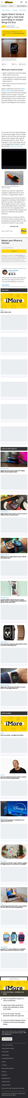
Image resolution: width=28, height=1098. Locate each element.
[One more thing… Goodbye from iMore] (14, 988)
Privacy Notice (21, 257)
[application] (14, 158)
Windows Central (6, 1085)
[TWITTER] (10, 274)
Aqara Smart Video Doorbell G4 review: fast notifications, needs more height (13, 1007)
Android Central (6, 1081)
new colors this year (16, 146)
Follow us (16, 64)
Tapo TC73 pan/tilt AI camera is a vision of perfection (13, 999)
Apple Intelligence (21, 6)
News (3, 26)
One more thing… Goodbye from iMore (13, 993)
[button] (26, 2)
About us (4, 1071)
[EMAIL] (15, 274)
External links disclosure (8, 1068)
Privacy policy (5, 1051)
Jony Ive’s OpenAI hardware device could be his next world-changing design (14, 1022)
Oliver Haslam (11, 26)
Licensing (4, 1065)
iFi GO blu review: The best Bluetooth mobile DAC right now (13, 1014)
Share (5, 64)
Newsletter (23, 64)
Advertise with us (6, 1078)
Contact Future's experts (8, 1048)
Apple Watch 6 (23, 10)
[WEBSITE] (12, 274)
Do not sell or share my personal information (13, 1088)
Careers (4, 1061)
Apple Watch (15, 10)
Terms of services (19, 255)
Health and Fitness (6, 10)
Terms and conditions (7, 1045)
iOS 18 (11, 6)
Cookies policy (5, 1055)
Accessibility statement (7, 1058)
